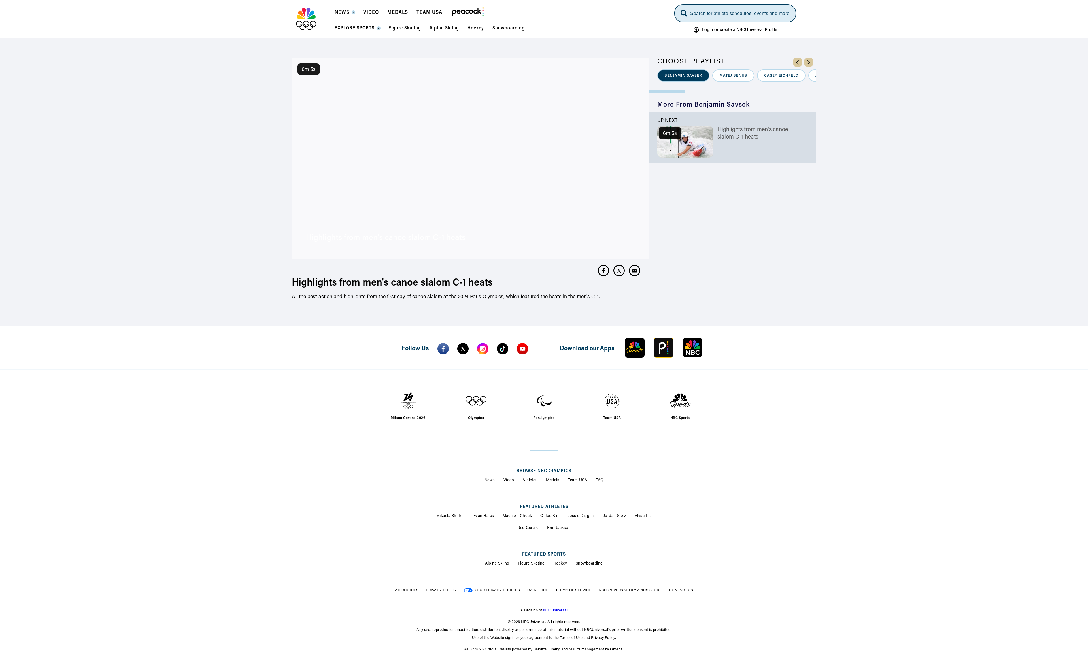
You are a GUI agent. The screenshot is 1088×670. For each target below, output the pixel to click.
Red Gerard (528, 528)
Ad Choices (406, 590)
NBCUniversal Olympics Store (630, 590)
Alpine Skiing (497, 564)
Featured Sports (544, 554)
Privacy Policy (441, 590)
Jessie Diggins (581, 516)
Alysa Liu (643, 516)
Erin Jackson (559, 528)
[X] (463, 348)
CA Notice (537, 590)
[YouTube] (522, 348)
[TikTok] (502, 348)
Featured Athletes (544, 507)
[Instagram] (482, 348)
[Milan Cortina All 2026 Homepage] (313, 19)
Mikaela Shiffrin (450, 516)
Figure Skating (531, 564)
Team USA (577, 480)
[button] (345, 14)
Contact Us (681, 590)
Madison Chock (517, 516)
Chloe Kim (550, 516)
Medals (552, 480)
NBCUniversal (555, 610)
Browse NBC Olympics (544, 471)
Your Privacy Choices (497, 590)
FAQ (600, 480)
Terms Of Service (573, 590)
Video (508, 480)
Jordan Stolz (615, 516)
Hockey (560, 564)
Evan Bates (483, 516)
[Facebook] (443, 348)
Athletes (529, 480)
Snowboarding (589, 564)
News (489, 480)
